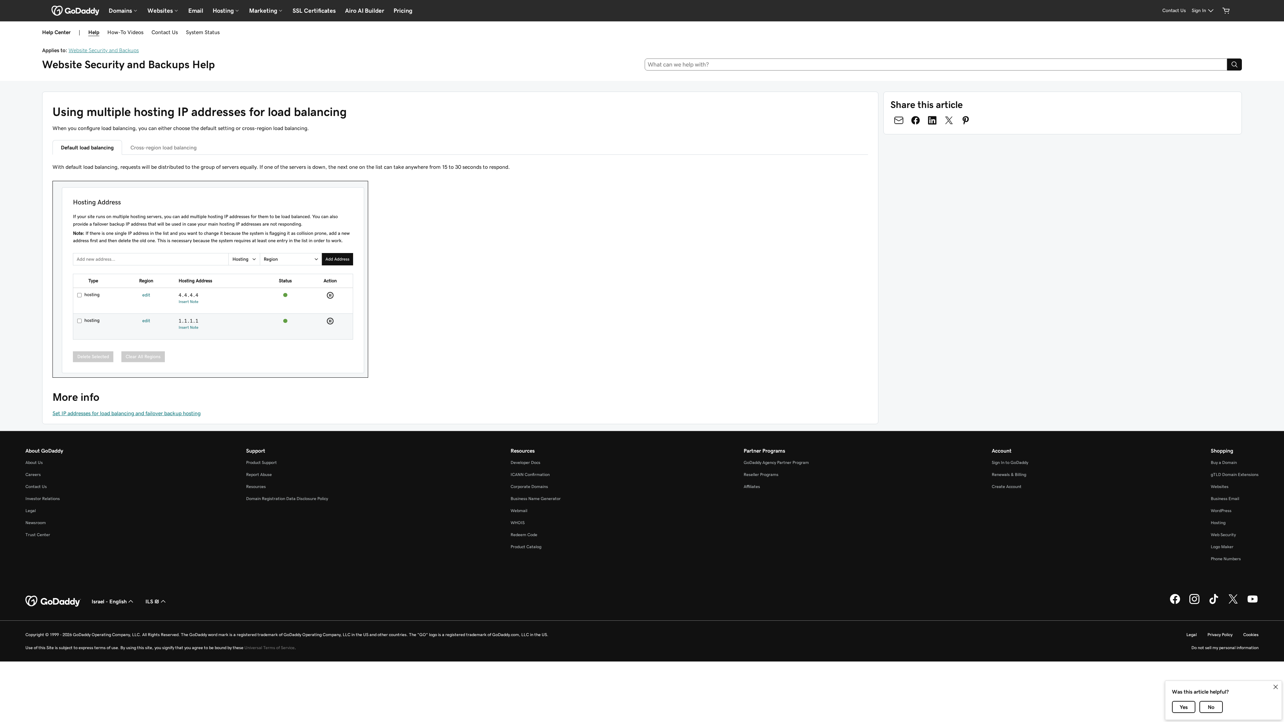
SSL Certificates (314, 11)
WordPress (1221, 510)
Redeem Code (524, 534)
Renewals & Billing (1009, 474)
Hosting (1218, 522)
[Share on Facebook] (915, 120)
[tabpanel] (460, 271)
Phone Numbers (1226, 559)
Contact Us (164, 32)
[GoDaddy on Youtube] (1253, 603)
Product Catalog (526, 547)
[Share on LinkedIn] (932, 120)
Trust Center (37, 534)
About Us (34, 462)
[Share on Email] (898, 120)
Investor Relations (42, 498)
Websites (1219, 486)
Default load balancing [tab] (87, 147)
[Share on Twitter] (949, 120)
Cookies (1251, 634)
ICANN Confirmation (530, 474)
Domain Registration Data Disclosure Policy (287, 498)
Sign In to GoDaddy (1010, 462)
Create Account (1007, 486)
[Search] (1234, 64)
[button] (1276, 687)
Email (195, 11)
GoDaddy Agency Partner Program (776, 462)
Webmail (519, 510)
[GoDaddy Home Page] (53, 601)
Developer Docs (525, 462)
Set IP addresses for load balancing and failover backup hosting (126, 413)
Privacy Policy (1220, 634)
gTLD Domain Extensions (1235, 474)
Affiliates (752, 486)
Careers (33, 474)
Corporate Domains (529, 486)
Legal (30, 510)
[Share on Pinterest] (965, 120)
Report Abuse (259, 474)
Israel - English (109, 601)
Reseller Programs (761, 474)
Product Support (261, 462)
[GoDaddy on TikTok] (1214, 603)
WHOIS (518, 522)
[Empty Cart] (1226, 10)
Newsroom (35, 522)
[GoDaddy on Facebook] (1175, 603)
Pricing (403, 11)
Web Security (1223, 534)
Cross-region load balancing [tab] (163, 147)
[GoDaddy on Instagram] (1194, 603)
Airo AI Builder (364, 11)
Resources (256, 486)
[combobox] (936, 65)
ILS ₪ (152, 601)
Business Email (1225, 498)
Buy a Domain (1224, 462)
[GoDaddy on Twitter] (1233, 603)
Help (93, 32)
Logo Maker (1222, 547)
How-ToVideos (125, 32)
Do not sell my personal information (1225, 647)
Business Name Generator (536, 498)
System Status (203, 32)
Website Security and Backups (104, 50)
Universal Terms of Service (269, 647)
